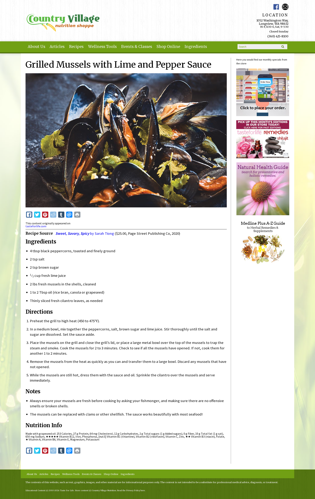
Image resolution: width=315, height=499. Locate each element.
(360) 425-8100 (277, 36)
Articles (57, 46)
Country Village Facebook (276, 7)
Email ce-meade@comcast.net (285, 7)
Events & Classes (136, 46)
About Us (36, 46)
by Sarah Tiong (84, 233)
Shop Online (168, 46)
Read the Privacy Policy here (131, 490)
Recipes (76, 46)
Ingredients (195, 46)
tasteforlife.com (36, 226)
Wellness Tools (102, 46)
